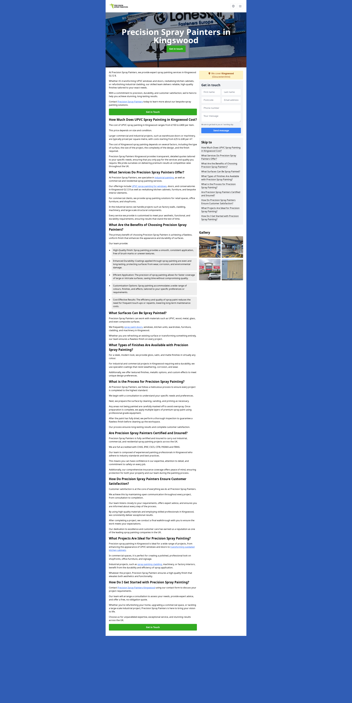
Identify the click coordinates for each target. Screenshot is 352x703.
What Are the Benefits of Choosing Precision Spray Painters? (219, 165)
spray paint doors (133, 327)
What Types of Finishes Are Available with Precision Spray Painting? (220, 178)
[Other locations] (233, 6)
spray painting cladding (150, 564)
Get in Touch (153, 111)
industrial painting (164, 177)
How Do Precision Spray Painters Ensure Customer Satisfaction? (218, 202)
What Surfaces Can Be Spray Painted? (220, 171)
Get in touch (176, 48)
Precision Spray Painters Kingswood (136, 587)
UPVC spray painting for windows (149, 186)
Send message (221, 130)
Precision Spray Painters (130, 101)
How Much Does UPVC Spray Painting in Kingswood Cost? (220, 149)
